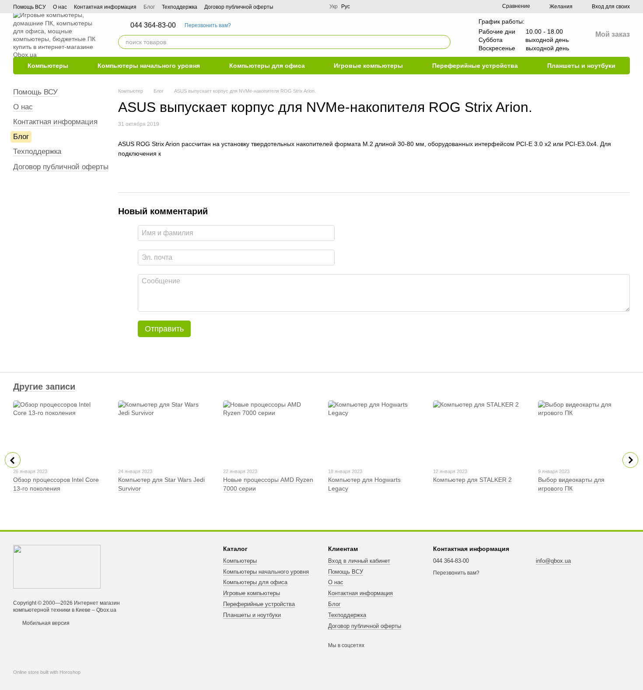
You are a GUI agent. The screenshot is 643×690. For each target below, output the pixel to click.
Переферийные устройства (475, 65)
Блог (149, 7)
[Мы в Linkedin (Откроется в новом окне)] (306, 6)
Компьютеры (48, 65)
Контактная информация (105, 7)
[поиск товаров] (444, 42)
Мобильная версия (45, 623)
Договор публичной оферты (238, 7)
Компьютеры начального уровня (149, 65)
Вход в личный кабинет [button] (359, 561)
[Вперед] (630, 460)
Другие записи (44, 386)
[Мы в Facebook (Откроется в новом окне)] (285, 6)
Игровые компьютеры (368, 65)
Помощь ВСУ (29, 7)
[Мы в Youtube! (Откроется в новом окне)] (296, 6)
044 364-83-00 (153, 25)
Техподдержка (179, 7)
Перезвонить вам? (208, 25)
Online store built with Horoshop (46, 672)
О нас (60, 7)
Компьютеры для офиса (267, 65)
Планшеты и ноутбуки (581, 65)
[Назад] (13, 460)
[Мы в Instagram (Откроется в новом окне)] (317, 6)
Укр (333, 6)
